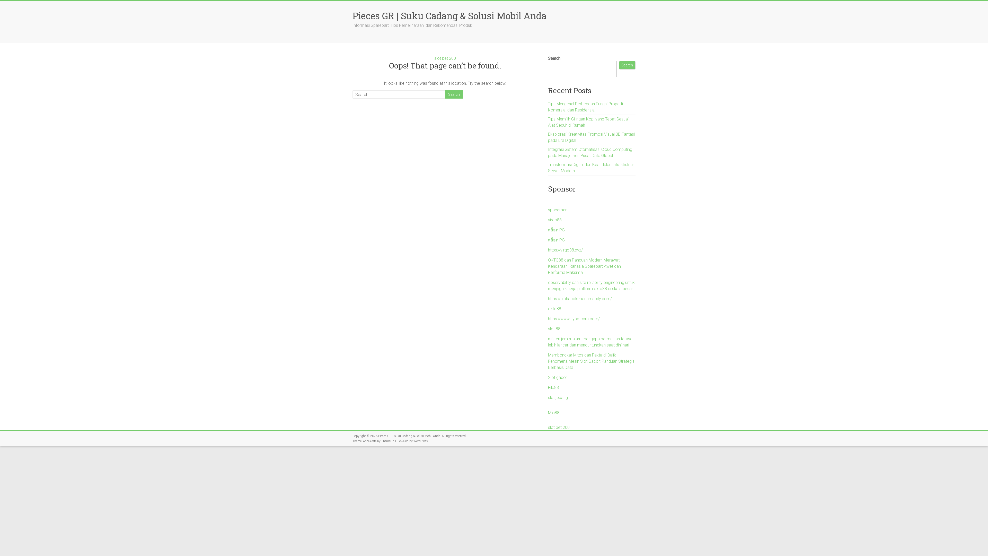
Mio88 (553, 412)
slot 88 (554, 328)
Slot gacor (557, 377)
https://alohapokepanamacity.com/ (580, 298)
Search (554, 58)
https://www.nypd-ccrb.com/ (574, 318)
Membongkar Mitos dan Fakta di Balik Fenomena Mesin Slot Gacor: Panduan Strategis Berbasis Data (591, 361)
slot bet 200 (445, 58)
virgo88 (555, 220)
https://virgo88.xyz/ (565, 250)
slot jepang (558, 397)
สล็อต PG (556, 230)
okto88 (554, 308)
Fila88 (553, 387)
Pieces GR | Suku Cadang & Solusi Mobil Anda (449, 16)
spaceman (557, 209)
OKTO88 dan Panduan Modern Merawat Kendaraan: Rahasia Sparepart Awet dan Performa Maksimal (584, 266)
